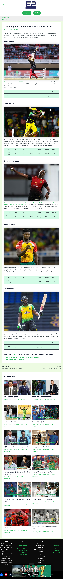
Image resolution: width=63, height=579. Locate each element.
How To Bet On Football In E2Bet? (15, 359)
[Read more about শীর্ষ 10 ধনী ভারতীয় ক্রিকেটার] (17, 387)
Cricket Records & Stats (19, 399)
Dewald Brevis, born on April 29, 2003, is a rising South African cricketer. (23, 82)
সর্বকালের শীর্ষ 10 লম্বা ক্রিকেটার (11, 422)
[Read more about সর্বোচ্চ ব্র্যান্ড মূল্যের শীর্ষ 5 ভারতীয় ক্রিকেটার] (45, 437)
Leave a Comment (8, 399)
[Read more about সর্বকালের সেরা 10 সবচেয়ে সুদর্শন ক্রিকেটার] (45, 387)
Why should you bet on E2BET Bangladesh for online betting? (22, 357)
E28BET (25, 554)
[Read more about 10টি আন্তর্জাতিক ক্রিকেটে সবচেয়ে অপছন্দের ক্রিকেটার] (17, 437)
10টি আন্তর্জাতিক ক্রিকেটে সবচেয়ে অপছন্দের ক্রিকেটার (16, 447)
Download (4, 19)
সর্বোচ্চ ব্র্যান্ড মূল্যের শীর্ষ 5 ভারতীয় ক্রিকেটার (42, 447)
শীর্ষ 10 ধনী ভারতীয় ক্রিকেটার (11, 397)
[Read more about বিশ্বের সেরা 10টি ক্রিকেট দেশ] (45, 412)
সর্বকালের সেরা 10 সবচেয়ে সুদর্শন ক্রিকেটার (41, 397)
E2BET (20, 554)
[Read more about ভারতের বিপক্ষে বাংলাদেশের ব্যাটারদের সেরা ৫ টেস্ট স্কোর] (45, 489)
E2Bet (16, 354)
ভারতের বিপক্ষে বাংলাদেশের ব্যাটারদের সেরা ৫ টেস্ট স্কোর (44, 499)
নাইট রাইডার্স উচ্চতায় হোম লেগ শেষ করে (13, 528)
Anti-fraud (56, 549)
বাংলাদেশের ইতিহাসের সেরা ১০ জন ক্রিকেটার (42, 472)
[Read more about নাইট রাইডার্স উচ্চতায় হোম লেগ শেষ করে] (17, 517)
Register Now (5, 17)
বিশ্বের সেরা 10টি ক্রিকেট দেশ (39, 422)
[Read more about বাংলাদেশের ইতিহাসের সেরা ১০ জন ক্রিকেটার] (45, 462)
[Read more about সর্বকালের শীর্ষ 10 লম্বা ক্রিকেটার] (17, 412)
